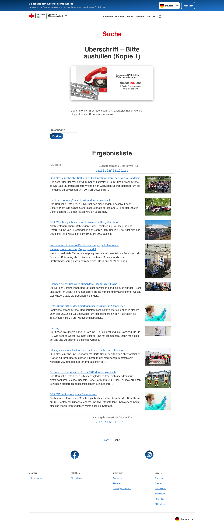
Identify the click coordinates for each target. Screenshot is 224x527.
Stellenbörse (77, 478)
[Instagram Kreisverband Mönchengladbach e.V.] (149, 454)
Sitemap (158, 483)
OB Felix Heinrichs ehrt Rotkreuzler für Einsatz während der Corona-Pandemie (95, 178)
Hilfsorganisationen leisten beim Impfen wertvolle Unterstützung (86, 350)
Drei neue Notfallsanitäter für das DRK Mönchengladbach (83, 372)
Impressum (160, 493)
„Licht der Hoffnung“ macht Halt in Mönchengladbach (80, 200)
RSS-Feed (159, 498)
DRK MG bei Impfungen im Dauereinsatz (73, 394)
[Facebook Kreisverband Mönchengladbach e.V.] (75, 454)
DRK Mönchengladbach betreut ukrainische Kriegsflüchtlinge (84, 222)
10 (118, 170)
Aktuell (130, 16)
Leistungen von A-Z (122, 488)
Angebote (108, 16)
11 (122, 170)
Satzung (54, 328)
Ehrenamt (119, 16)
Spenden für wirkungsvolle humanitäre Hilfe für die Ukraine (83, 284)
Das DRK (151, 16)
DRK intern (160, 503)
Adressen (159, 478)
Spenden (139, 16)
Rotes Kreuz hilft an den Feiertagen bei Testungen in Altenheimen (87, 306)
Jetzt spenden (35, 478)
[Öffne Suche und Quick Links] (160, 17)
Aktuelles (117, 483)
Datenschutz (160, 488)
